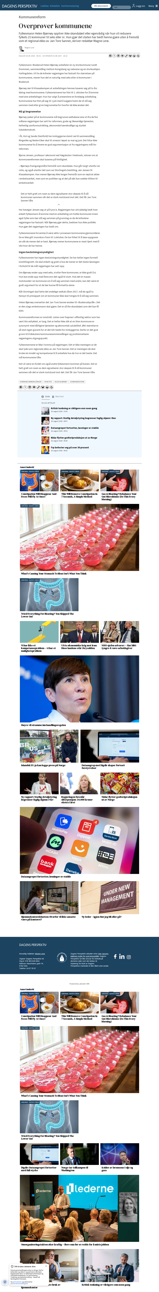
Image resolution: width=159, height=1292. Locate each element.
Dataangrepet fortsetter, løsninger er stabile (75, 428)
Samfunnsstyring (70, 6)
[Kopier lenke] (126, 56)
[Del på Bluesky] (130, 56)
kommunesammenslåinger (30, 382)
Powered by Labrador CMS (79, 1135)
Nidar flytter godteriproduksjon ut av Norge (74, 438)
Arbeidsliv (55, 6)
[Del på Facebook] (110, 56)
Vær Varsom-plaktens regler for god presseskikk (90, 1106)
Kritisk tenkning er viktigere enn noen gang (74, 408)
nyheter (48, 382)
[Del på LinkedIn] (118, 56)
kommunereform (77, 382)
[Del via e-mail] (122, 56)
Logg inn (140, 6)
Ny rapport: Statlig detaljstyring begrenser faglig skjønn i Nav (83, 418)
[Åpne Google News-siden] (138, 56)
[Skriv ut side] (134, 56)
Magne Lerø (40, 1105)
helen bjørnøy (61, 382)
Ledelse (44, 6)
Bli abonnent (101, 6)
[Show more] (59, 204)
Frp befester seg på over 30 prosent (70, 447)
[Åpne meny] (152, 6)
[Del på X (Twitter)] (114, 56)
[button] (45, 397)
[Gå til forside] (19, 6)
